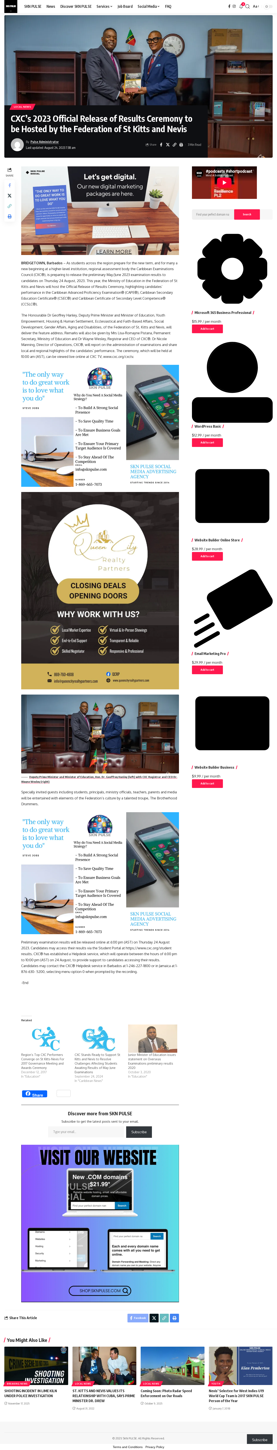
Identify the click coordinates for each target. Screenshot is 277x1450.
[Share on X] (168, 144)
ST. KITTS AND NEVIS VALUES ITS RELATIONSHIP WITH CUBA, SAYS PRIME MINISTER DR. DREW (103, 1396)
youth (216, 1383)
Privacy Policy (154, 1447)
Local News (22, 106)
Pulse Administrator (45, 142)
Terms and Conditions (128, 1447)
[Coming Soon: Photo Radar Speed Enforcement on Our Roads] (173, 1366)
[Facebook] (229, 6)
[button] (247, 6)
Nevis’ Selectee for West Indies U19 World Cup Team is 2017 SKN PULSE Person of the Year (236, 1396)
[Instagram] (234, 6)
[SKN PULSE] (10, 6)
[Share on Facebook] (161, 144)
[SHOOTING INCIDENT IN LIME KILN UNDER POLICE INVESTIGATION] (36, 1366)
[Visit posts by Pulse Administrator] (17, 144)
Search (247, 214)
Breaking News (17, 1383)
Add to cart (207, 328)
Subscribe (139, 1132)
